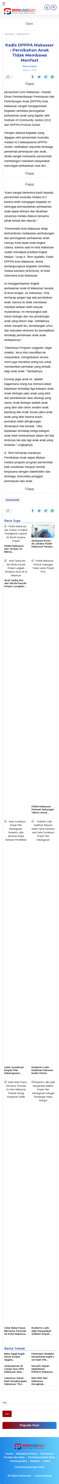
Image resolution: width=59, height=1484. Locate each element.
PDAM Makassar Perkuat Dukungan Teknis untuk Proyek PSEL (42, 809)
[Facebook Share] (32, 76)
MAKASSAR (12, 500)
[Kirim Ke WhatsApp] (52, 76)
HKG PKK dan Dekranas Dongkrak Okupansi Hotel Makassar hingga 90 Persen (41, 1381)
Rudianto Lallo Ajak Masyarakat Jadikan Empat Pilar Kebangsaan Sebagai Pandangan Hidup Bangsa (42, 1330)
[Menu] (4, 4)
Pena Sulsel (30, 66)
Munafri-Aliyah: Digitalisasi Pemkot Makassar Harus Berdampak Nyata (42, 1369)
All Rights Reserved (19, 1475)
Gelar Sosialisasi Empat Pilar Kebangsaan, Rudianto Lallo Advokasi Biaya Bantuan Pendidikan (14, 1070)
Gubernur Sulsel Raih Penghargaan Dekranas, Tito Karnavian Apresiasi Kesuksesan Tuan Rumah (15, 1381)
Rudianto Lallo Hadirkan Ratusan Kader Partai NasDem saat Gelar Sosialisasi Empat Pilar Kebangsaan (43, 1070)
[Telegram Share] (45, 76)
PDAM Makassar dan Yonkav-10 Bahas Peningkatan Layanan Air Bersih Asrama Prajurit (15, 548)
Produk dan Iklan (14, 1457)
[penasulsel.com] (19, 11)
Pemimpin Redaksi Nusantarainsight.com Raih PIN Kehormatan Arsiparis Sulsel (42, 1356)
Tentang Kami (18, 1461)
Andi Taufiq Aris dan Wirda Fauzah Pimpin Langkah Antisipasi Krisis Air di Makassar (15, 583)
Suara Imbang (43, 1475)
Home (9, 1453)
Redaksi (35, 1461)
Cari (4, 1402)
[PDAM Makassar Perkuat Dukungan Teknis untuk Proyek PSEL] (43, 681)
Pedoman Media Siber (41, 1457)
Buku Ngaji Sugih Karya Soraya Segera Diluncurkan (14, 1356)
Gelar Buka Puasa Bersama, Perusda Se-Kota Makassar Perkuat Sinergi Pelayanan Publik (15, 1330)
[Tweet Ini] (39, 76)
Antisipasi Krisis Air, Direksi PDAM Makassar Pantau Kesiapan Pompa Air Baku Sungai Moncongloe (41, 543)
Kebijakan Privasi (26, 1453)
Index (46, 1461)
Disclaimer (46, 1453)
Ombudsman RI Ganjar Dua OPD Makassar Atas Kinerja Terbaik (14, 1369)
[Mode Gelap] (47, 7)
